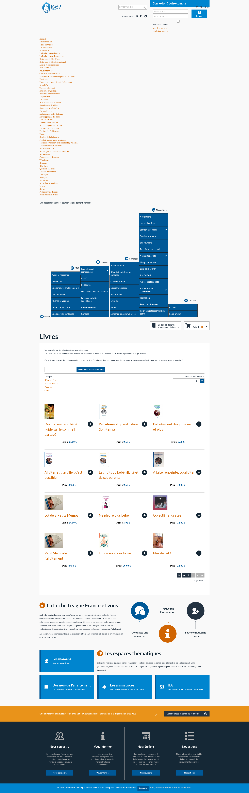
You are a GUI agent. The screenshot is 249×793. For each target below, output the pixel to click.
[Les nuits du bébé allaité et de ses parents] (144, 472)
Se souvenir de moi (160, 25)
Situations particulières (48, 105)
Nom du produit (51, 383)
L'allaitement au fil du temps (51, 114)
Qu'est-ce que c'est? (47, 169)
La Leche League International (52, 56)
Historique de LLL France (50, 59)
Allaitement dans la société (50, 102)
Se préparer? (44, 97)
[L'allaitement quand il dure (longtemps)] (144, 424)
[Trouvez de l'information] (168, 634)
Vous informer (45, 70)
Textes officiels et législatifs (50, 146)
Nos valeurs (44, 50)
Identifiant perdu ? (160, 31)
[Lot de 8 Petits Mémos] (90, 515)
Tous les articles (45, 120)
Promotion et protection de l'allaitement (55, 82)
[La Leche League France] (51, 7)
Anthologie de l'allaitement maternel (54, 151)
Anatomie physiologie (48, 91)
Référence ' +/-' (51, 380)
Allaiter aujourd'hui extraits (50, 125)
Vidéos (42, 134)
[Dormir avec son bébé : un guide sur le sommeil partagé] (90, 424)
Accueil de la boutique (48, 183)
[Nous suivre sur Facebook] (140, 16)
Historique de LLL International (52, 62)
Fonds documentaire (48, 122)
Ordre (47, 391)
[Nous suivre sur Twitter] (145, 16)
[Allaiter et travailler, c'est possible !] (90, 472)
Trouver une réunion (47, 172)
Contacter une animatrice (49, 73)
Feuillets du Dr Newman (49, 131)
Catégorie (48, 387)
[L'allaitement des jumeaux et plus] (198, 424)
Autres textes (44, 154)
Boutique (43, 180)
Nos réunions (146, 772)
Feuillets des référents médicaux (52, 140)
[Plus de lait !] (198, 553)
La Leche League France (49, 53)
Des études (43, 79)
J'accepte (143, 788)
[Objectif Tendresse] (198, 515)
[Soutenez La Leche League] (195, 611)
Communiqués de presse (49, 157)
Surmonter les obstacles (49, 108)
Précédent (184, 575)
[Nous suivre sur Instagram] (136, 16)
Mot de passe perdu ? (161, 28)
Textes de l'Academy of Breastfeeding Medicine (58, 143)
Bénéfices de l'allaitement (49, 94)
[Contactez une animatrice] (140, 611)
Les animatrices (45, 47)
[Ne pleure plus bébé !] (144, 515)
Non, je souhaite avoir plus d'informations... (171, 787)
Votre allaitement (47, 88)
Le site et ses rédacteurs (49, 65)
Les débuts (43, 99)
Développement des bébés (49, 117)
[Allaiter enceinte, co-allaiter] (198, 472)
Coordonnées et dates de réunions (183, 713)
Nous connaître (46, 44)
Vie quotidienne (45, 111)
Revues (42, 189)
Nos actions (189, 772)
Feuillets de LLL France (49, 128)
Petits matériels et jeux (48, 195)
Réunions (43, 166)
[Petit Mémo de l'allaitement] (90, 553)
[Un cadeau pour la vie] (144, 553)
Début (179, 575)
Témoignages (44, 160)
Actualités (43, 85)
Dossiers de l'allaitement (49, 137)
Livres (42, 186)
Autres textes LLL (46, 149)
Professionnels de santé (48, 192)
